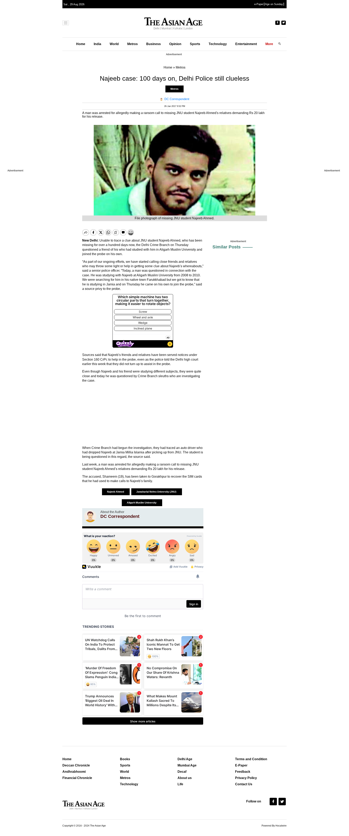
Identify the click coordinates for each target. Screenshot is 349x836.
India (97, 44)
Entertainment (246, 44)
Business (153, 44)
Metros (132, 44)
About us (185, 778)
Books (125, 759)
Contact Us (243, 784)
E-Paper (241, 765)
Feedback (242, 771)
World (114, 44)
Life (180, 784)
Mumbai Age (187, 765)
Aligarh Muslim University (142, 502)
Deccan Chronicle (76, 765)
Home (80, 44)
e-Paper (258, 4)
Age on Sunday (274, 4)
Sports (195, 44)
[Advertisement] (142, 414)
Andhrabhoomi (74, 771)
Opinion (175, 44)
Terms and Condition (251, 759)
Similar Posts (226, 246)
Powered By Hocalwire (274, 825)
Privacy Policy (246, 778)
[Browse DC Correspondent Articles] (90, 516)
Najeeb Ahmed (116, 491)
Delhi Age (185, 759)
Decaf (182, 771)
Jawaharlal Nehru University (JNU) (156, 491)
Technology (218, 44)
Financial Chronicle (77, 778)
